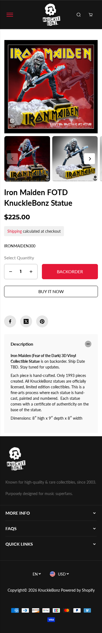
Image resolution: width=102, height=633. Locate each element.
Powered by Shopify (78, 590)
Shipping (14, 231)
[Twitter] (26, 321)
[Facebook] (10, 321)
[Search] (79, 15)
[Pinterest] (42, 321)
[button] (9, 14)
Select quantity (19, 257)
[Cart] (91, 15)
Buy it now (51, 291)
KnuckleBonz (49, 590)
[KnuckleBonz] (51, 14)
